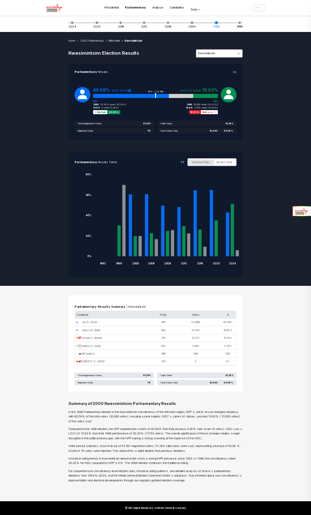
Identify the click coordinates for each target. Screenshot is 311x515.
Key (258, 7)
